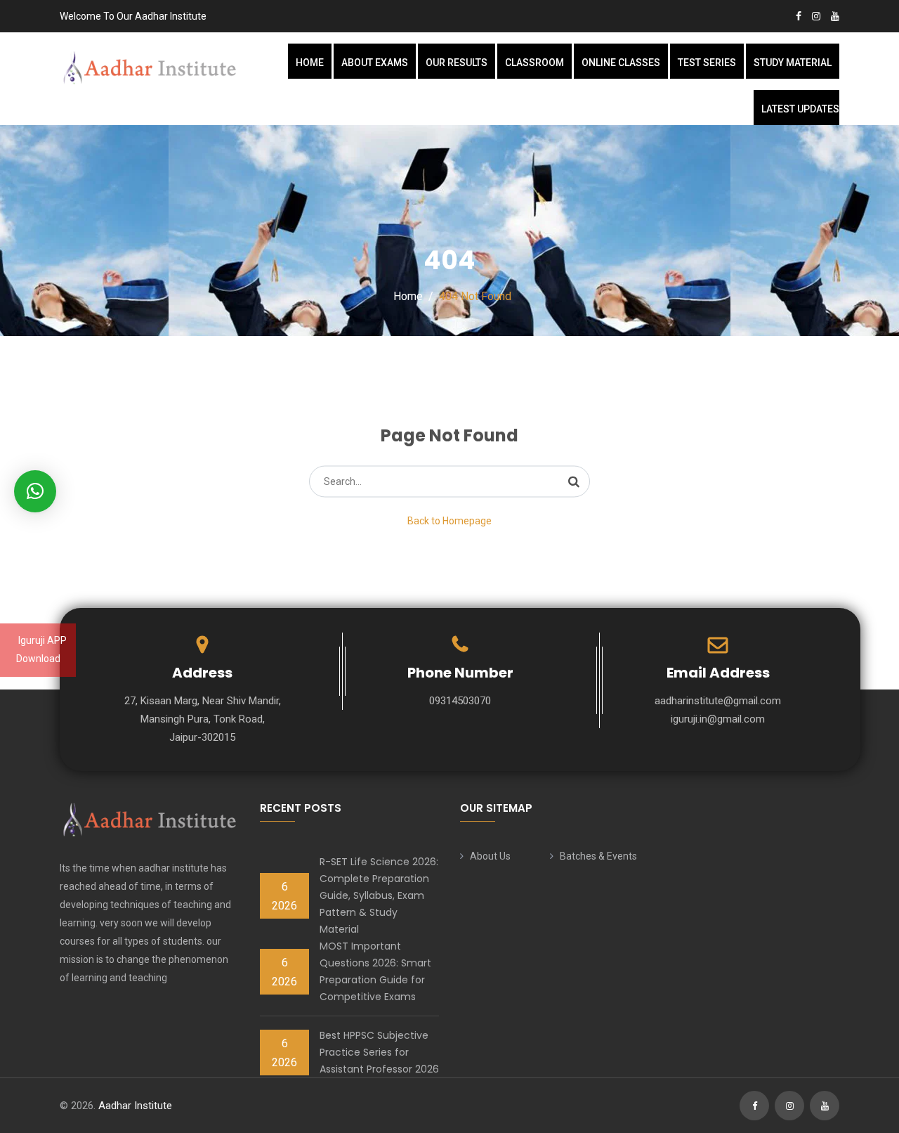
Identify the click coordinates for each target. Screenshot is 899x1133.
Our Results (456, 62)
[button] (35, 491)
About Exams (374, 62)
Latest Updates (800, 109)
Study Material (793, 62)
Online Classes (621, 62)
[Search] (574, 481)
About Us (490, 856)
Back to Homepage (449, 520)
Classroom (534, 62)
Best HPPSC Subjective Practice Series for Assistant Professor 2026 (379, 1052)
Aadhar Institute (135, 1105)
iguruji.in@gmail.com (718, 719)
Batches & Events (598, 856)
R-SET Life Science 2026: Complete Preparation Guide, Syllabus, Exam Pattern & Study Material (379, 895)
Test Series (707, 62)
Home (310, 62)
